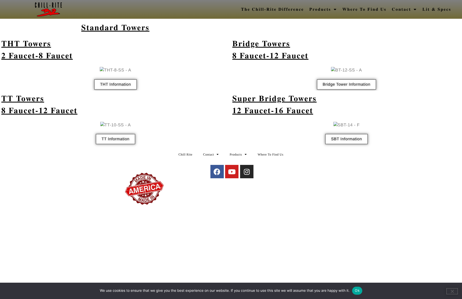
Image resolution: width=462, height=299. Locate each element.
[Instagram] (246, 171)
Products (320, 9)
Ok (357, 290)
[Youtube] (231, 171)
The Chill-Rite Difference (272, 9)
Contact (401, 9)
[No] (452, 291)
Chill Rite (185, 154)
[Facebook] (217, 171)
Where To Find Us (364, 9)
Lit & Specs (436, 9)
